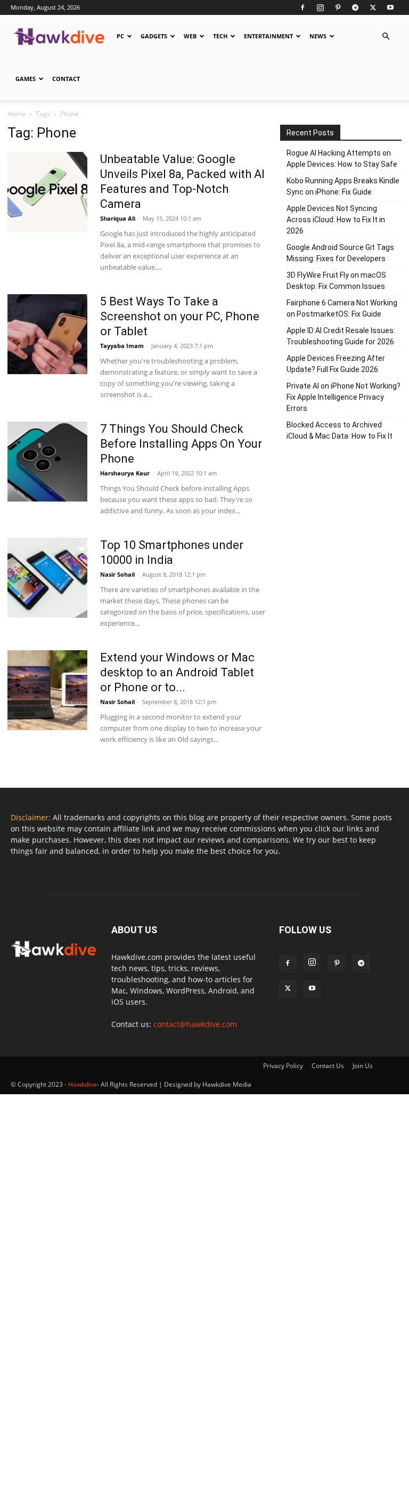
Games (25, 79)
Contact (66, 79)
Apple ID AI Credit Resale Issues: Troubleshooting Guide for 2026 (341, 336)
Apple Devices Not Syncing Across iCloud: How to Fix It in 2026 (336, 219)
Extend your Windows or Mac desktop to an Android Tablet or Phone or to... (177, 672)
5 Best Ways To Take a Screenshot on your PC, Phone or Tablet (179, 316)
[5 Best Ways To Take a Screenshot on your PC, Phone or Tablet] (47, 334)
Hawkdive (82, 1084)
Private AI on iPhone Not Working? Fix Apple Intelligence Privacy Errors (343, 397)
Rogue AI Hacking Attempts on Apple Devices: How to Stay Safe (342, 158)
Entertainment (268, 36)
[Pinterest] (338, 7)
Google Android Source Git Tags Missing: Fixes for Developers (340, 253)
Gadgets (154, 36)
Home (16, 113)
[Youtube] (390, 7)
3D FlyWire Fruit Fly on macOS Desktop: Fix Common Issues (336, 280)
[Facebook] (302, 7)
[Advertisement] (341, 523)
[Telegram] (355, 7)
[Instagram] (320, 7)
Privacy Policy (283, 1065)
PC (120, 36)
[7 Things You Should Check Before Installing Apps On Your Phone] (47, 462)
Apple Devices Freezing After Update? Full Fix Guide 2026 (336, 364)
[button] (385, 36)
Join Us (363, 1065)
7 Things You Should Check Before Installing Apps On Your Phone (181, 443)
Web (190, 36)
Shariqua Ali (117, 218)
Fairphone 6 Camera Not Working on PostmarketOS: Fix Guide (342, 308)
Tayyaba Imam (122, 346)
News (317, 36)
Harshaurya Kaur (125, 473)
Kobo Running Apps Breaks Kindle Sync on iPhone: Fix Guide (343, 186)
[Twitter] (373, 7)
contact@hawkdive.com (195, 1024)
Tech (220, 36)
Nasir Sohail (117, 574)
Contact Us (328, 1065)
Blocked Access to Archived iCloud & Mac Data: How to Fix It (339, 430)
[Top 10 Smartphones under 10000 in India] (47, 578)
